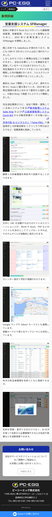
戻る (48, 9)
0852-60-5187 (19, 500)
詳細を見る (26, 471)
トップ (3, 9)
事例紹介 (12, 9)
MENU (48, 5)
